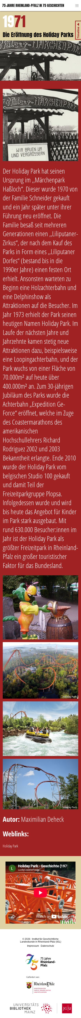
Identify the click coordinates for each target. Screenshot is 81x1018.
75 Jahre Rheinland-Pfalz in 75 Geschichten (33, 5)
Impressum (33, 946)
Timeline (78, 32)
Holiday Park (10, 846)
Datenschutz (47, 946)
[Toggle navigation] (77, 5)
